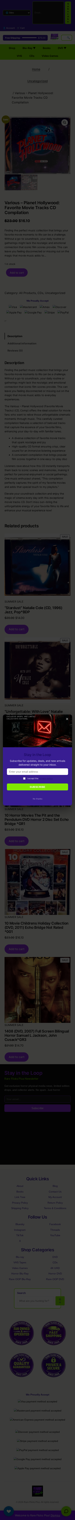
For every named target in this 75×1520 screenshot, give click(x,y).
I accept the (40, 778)
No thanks (37, 798)
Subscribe (37, 786)
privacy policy (46, 778)
